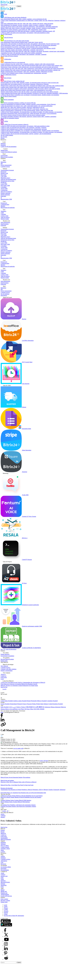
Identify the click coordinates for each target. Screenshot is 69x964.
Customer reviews (5, 859)
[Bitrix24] (8, 3)
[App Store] (6, 922)
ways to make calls (18, 748)
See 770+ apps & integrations (8, 649)
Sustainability (4, 838)
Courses (3, 851)
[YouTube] (6, 941)
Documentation (5, 870)
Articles (3, 856)
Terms (5, 906)
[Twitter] (6, 936)
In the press (4, 836)
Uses (2, 862)
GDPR (6, 909)
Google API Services (6, 896)
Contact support (5, 847)
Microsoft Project (5, 882)
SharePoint (3, 885)
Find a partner (4, 899)
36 (7, 811)
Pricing (2, 138)
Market (2, 890)
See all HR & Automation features (10, 118)
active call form (44, 760)
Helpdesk (3, 842)
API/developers (5, 894)
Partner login (4, 902)
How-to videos (5, 845)
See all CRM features (6, 34)
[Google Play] (6, 926)
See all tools (4, 136)
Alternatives (4, 861)
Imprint (6, 912)
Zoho (2, 877)
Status (2, 850)
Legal (5, 905)
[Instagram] (6, 945)
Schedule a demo (5, 848)
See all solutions (5, 294)
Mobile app (4, 891)
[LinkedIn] (6, 950)
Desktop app (4, 893)
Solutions (3, 857)
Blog (2, 712)
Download (3, 868)
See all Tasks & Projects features (9, 56)
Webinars (3, 844)
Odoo (2, 886)
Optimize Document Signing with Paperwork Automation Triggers (18, 806)
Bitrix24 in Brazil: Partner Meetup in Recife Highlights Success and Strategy (21, 797)
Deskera (3, 883)
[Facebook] (5, 932)
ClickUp (3, 874)
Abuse (5, 914)
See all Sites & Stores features (8, 96)
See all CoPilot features (7, 135)
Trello (2, 879)
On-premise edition (6, 867)
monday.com (4, 876)
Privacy (6, 908)
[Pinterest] (5, 955)
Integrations (4, 295)
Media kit (3, 833)
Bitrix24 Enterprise (6, 839)
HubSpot (3, 880)
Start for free (4, 4)
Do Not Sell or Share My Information (14, 915)
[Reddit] (6, 959)
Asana (2, 873)
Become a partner (5, 900)
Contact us (3, 835)
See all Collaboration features (8, 74)
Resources (3, 864)
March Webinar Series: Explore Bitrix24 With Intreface (15, 802)
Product (3, 830)
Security (6, 911)
